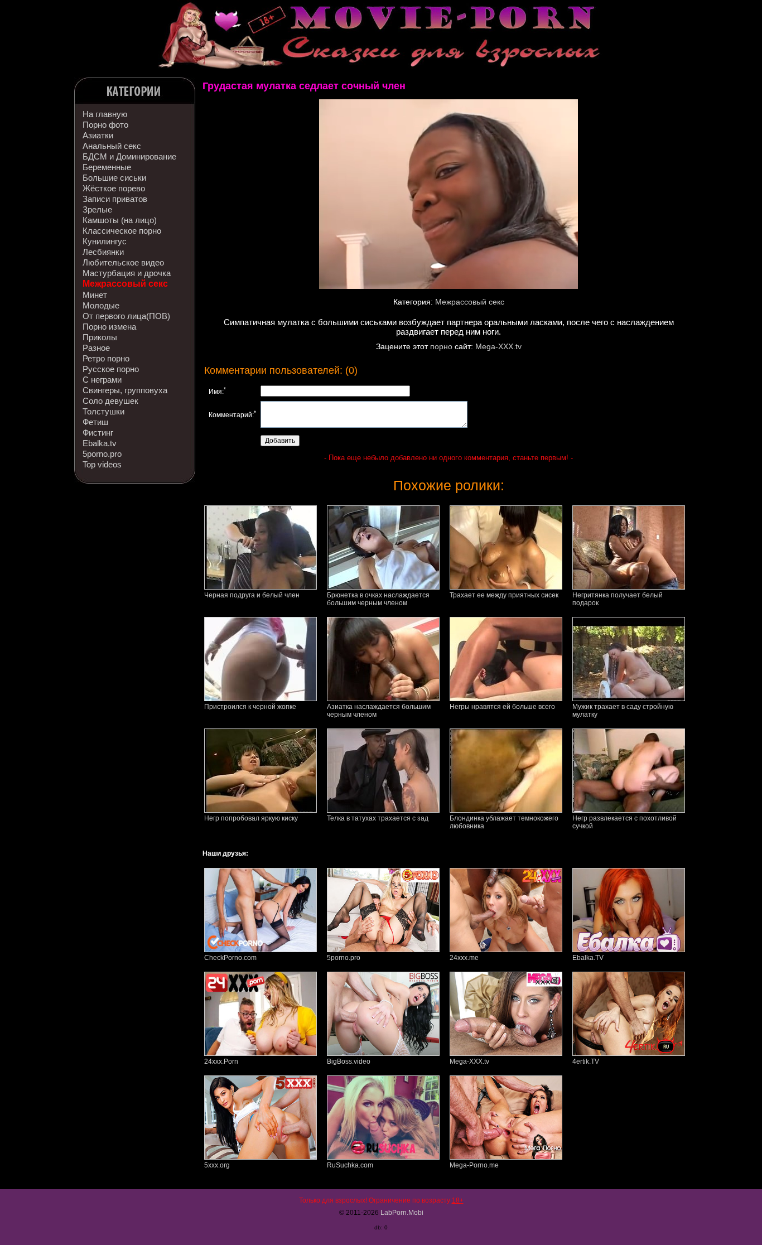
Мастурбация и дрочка (127, 273)
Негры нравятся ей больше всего (502, 707)
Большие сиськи (114, 177)
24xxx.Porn (221, 1061)
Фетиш (95, 422)
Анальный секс (112, 146)
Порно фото (105, 124)
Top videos (102, 464)
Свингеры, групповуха (125, 390)
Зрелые (97, 209)
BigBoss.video (348, 1061)
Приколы (100, 337)
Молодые (101, 305)
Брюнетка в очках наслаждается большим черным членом (378, 599)
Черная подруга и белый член (252, 595)
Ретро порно (106, 358)
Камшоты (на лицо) (120, 220)
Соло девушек (110, 401)
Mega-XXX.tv (498, 346)
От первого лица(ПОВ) (126, 316)
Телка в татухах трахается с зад (377, 818)
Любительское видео (123, 262)
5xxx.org (217, 1165)
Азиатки (98, 135)
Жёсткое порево (114, 188)
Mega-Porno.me (474, 1165)
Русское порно (111, 369)
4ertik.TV (585, 1061)
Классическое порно (122, 230)
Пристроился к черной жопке (250, 707)
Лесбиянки (103, 252)
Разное (96, 348)
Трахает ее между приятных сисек (504, 595)
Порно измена (109, 326)
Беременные (107, 167)
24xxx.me (464, 958)
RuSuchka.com (350, 1165)
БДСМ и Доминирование (129, 156)
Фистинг (98, 432)
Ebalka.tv (100, 443)
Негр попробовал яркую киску (251, 818)
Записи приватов (115, 199)
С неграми (102, 379)
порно (441, 346)
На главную (105, 114)
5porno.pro (102, 454)
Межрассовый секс (125, 283)
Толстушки (103, 411)
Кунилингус (105, 241)
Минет (95, 295)
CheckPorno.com (230, 958)
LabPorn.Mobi (401, 1213)
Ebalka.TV (588, 958)
